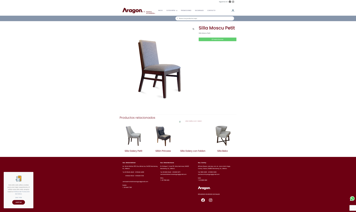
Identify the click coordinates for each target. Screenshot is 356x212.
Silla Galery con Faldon (192, 150)
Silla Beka (222, 150)
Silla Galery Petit (133, 150)
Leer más (18, 197)
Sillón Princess (163, 150)
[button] (193, 29)
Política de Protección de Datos (22, 193)
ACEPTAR (19, 202)
